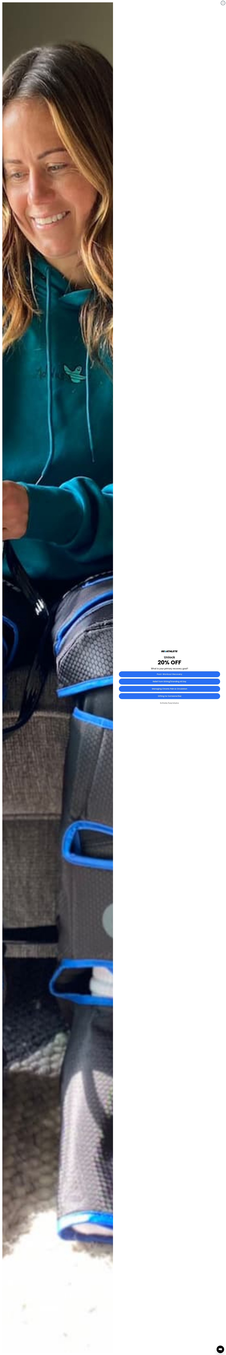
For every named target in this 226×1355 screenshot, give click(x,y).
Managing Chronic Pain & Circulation (169, 688)
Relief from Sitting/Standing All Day (169, 681)
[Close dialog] (223, 3)
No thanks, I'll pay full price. (169, 703)
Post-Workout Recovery (169, 674)
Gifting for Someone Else (169, 696)
